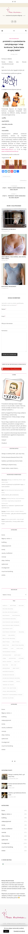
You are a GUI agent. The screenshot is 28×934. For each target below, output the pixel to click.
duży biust (17, 655)
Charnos (5, 648)
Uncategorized (14, 38)
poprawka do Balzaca (9, 229)
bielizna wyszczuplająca (10, 612)
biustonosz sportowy (9, 632)
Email (3, 316)
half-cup (17, 661)
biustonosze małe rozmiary (11, 625)
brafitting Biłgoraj (18, 645)
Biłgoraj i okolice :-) (7, 538)
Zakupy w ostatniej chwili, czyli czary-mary (13, 453)
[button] (11, 930)
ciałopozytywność (6, 546)
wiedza (3, 575)
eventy (3, 549)
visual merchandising (7, 571)
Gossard (21, 658)
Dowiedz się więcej (19, 931)
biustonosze (16, 615)
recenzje (4, 557)
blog (4, 635)
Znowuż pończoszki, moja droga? (14, 519)
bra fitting (16, 641)
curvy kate (19, 648)
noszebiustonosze (6, 176)
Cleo (12, 648)
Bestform (13, 605)
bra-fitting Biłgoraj (9, 638)
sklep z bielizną (6, 560)
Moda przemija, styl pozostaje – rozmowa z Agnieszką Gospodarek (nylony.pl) (13, 501)
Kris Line (13, 665)
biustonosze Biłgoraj (9, 618)
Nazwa (4, 309)
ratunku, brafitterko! (7, 553)
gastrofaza (12, 658)
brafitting (4, 542)
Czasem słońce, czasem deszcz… (10, 468)
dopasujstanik (7, 655)
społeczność (5, 564)
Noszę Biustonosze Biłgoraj (11, 678)
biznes (3, 535)
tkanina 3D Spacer (8, 684)
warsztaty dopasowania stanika (12, 694)
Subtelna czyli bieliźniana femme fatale (12, 461)
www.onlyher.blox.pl (7, 149)
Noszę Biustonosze (8, 674)
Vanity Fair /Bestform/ (9, 688)
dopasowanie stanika (9, 651)
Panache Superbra (8, 681)
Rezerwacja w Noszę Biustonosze (12, 369)
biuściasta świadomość (9, 286)
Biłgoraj (21, 632)
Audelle (5, 605)
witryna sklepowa (8, 697)
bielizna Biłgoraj (8, 608)
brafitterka (6, 641)
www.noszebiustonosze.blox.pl (10, 151)
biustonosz (6, 615)
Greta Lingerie (7, 661)
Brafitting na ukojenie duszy (9, 464)
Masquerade (6, 668)
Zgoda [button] (6, 931)
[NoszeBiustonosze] (14, 10)
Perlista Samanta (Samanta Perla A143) (12, 457)
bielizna (21, 605)
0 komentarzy (23, 180)
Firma (4, 658)
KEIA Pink (5, 665)
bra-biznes (11, 635)
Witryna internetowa (7, 323)
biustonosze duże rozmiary (11, 622)
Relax (18, 681)
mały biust (16, 668)
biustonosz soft (8, 628)
